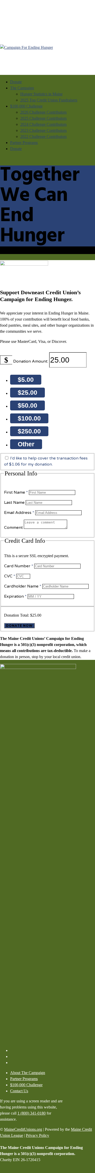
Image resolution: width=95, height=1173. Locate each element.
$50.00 (27, 405)
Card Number (18, 566)
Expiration (15, 596)
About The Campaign (27, 1073)
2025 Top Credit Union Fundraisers (48, 100)
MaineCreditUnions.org (23, 1129)
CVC (9, 576)
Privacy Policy (37, 1135)
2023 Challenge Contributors (43, 130)
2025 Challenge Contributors (43, 118)
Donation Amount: (30, 361)
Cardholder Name (22, 586)
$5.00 (26, 379)
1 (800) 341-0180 (31, 1113)
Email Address (19, 512)
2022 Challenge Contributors (43, 136)
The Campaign (22, 88)
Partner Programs (24, 142)
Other (26, 444)
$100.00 (29, 418)
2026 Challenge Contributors (43, 112)
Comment (14, 527)
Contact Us (19, 1091)
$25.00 (27, 392)
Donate (16, 82)
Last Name (15, 502)
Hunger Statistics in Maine (41, 94)
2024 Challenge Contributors (43, 124)
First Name (16, 492)
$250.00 (29, 431)
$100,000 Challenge (26, 106)
